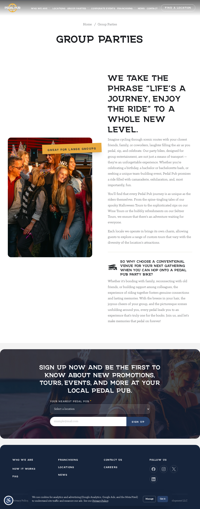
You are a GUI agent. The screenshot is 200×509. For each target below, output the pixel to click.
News (141, 7)
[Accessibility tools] (8, 500)
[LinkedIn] (153, 479)
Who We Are (39, 7)
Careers (111, 466)
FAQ (15, 475)
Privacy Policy (20, 500)
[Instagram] (164, 469)
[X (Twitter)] (174, 469)
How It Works (24, 468)
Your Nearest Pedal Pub (71, 400)
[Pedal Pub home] (12, 7)
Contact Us (113, 459)
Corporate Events (103, 7)
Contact (152, 7)
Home (88, 24)
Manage (149, 499)
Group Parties (76, 7)
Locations (59, 7)
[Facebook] (153, 469)
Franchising (125, 7)
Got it (162, 499)
